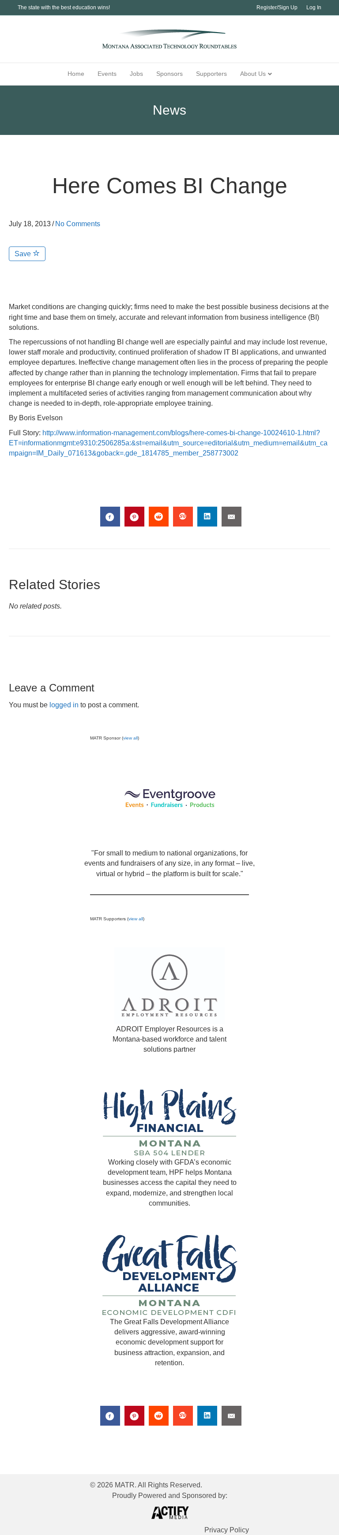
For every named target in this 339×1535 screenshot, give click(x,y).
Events (107, 73)
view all (130, 738)
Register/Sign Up (277, 7)
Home (76, 73)
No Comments (77, 224)
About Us (253, 73)
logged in (64, 705)
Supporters (211, 73)
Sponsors (169, 73)
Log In (313, 7)
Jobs (136, 73)
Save (24, 254)
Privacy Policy (226, 1530)
